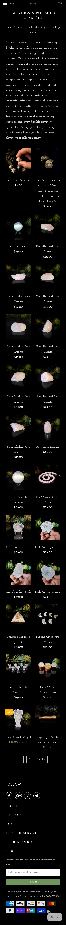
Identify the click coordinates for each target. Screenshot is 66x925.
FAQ (9, 824)
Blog (10, 851)
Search (12, 806)
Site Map (13, 815)
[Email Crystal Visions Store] (37, 796)
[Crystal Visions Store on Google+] (19, 796)
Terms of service (21, 833)
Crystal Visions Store (24, 891)
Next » (41, 759)
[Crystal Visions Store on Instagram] (28, 796)
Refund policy (19, 842)
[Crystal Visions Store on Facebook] (10, 796)
